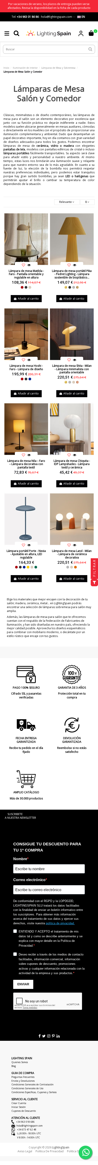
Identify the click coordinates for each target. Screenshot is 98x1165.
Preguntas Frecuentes (22, 1077)
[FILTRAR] (94, 582)
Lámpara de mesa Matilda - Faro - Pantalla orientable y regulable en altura (26, 274)
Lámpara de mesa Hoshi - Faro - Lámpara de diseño (26, 367)
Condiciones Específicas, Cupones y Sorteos (34, 1092)
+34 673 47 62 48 (26, 1129)
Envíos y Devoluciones (23, 1080)
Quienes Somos (19, 1062)
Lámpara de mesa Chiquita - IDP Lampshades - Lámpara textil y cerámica (72, 464)
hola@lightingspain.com (29, 1125)
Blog (13, 1066)
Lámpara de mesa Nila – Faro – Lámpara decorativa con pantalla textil (26, 464)
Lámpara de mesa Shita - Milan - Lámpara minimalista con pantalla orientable (72, 369)
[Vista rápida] (29, 265)
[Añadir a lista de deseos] (23, 265)
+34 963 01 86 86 (28, 17)
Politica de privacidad (50, 1151)
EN (83, 17)
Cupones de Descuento (23, 1110)
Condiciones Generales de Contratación (32, 1084)
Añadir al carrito (28, 299)
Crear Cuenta (18, 1103)
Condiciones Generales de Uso (27, 1088)
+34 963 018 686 (25, 1121)
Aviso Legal (25, 1151)
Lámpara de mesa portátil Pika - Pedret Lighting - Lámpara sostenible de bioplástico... (72, 274)
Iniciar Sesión (18, 1107)
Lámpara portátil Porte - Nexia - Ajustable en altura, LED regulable (26, 554)
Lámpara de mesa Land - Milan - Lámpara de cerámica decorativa (72, 554)
